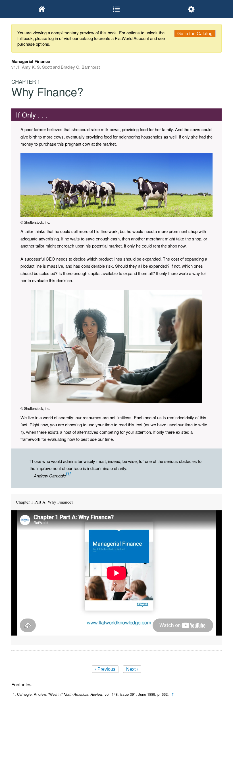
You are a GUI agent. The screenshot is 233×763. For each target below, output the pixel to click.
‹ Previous (105, 669)
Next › (132, 669)
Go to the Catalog (195, 33)
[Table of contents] (116, 9)
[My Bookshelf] (42, 9)
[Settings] (191, 9)
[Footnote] (68, 474)
